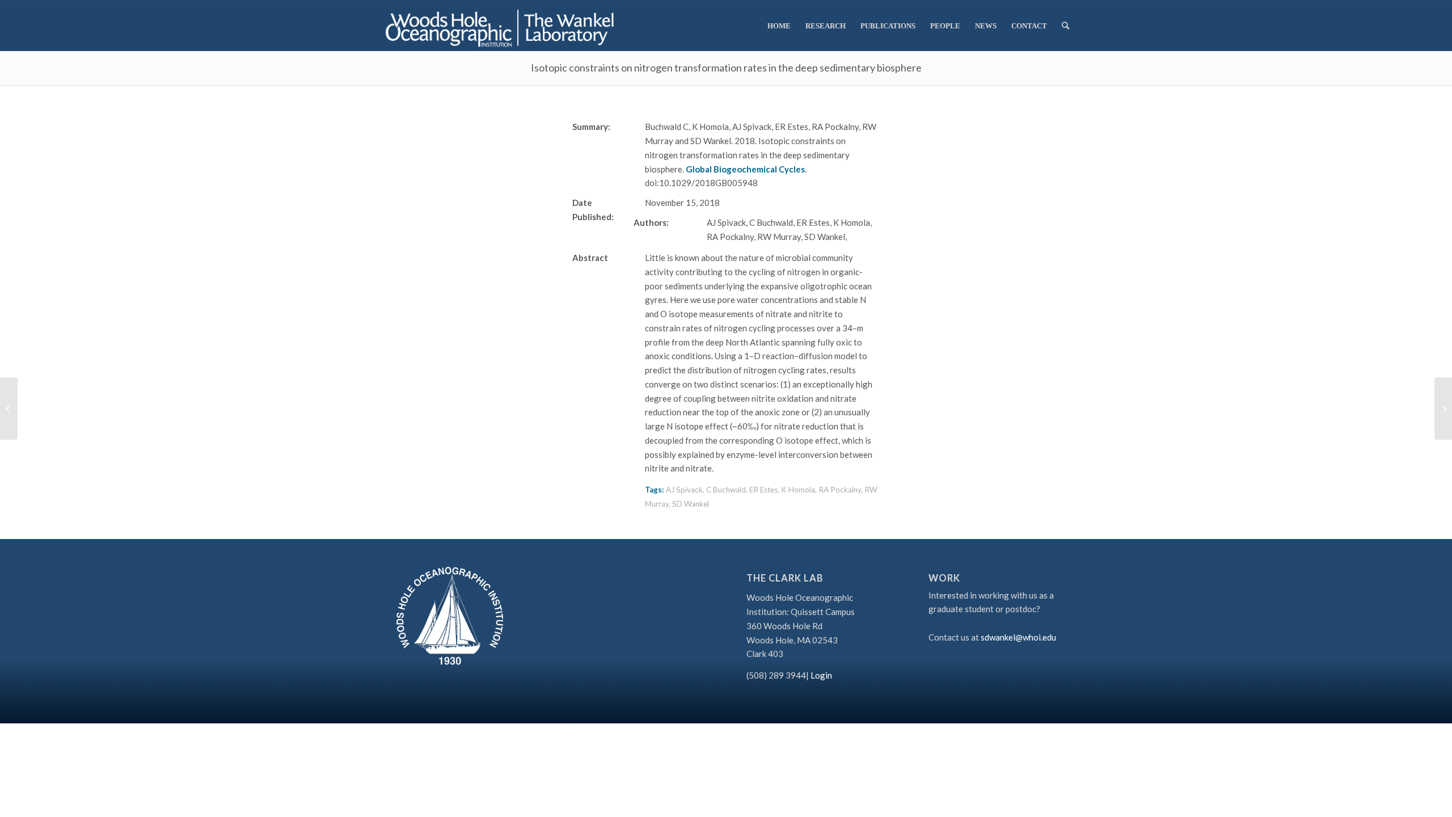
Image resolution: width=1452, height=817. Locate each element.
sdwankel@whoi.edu (1018, 637)
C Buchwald (726, 489)
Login (821, 675)
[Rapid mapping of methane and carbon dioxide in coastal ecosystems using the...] (9, 408)
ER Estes (763, 489)
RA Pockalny (839, 489)
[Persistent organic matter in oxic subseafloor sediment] (1443, 408)
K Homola (798, 489)
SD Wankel (690, 503)
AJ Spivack (684, 489)
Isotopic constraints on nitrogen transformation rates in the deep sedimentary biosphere (726, 67)
